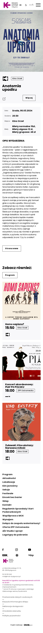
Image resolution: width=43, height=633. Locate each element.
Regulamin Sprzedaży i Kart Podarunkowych (18, 510)
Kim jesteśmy (10, 485)
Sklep (5, 501)
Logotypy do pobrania (15, 534)
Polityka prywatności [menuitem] (11, 615)
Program (10, 275)
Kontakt (6, 504)
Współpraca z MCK (13, 515)
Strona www (11, 248)
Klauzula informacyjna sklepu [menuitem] (15, 602)
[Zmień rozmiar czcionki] (31, 5)
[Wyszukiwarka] (35, 14)
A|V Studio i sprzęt (12, 530)
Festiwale (7, 493)
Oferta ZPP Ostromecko (15, 527)
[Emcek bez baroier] (26, 5)
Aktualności (9, 478)
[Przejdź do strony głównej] (10, 5)
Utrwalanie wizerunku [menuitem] (11, 611)
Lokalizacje (8, 481)
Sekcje (6, 489)
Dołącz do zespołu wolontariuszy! (21, 523)
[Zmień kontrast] (20, 5)
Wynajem (7, 519)
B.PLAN (24, 14)
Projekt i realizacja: (17, 625)
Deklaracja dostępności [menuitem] (12, 606)
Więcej (29, 97)
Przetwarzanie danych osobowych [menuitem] (17, 597)
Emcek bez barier (12, 497)
